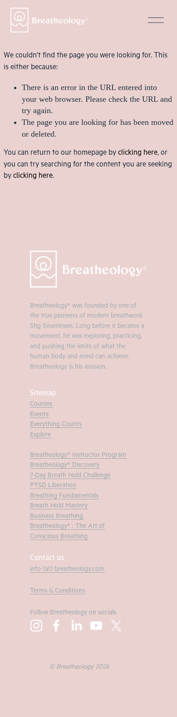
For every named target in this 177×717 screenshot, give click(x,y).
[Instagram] (36, 625)
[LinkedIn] (76, 625)
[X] (116, 625)
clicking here (137, 153)
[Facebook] (56, 625)
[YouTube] (96, 625)
